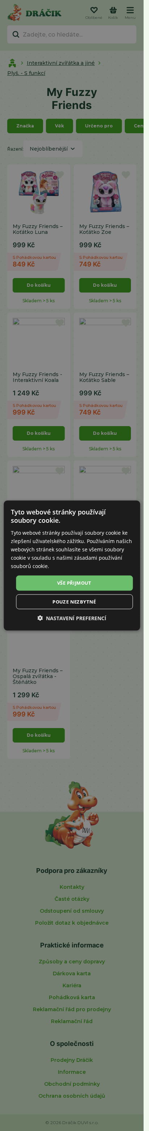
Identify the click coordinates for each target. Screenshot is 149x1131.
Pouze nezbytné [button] (74, 601)
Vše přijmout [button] (74, 583)
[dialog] (72, 566)
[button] (71, 617)
